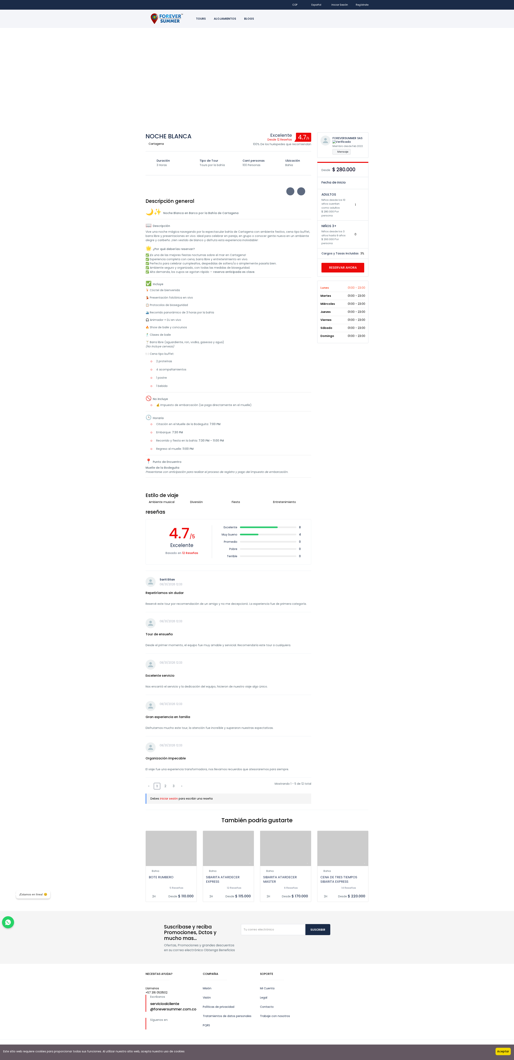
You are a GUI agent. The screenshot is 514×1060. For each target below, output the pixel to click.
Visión (207, 998)
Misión (207, 988)
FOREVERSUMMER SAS (347, 138)
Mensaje (342, 152)
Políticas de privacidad (218, 1007)
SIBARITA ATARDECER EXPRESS (223, 879)
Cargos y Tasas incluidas (340, 253)
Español (316, 4)
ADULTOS (328, 194)
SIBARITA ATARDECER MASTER (280, 879)
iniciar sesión (169, 799)
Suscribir (317, 930)
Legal (263, 998)
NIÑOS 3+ (329, 226)
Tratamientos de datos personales (227, 1016)
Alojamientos (225, 19)
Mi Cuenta (267, 988)
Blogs (249, 19)
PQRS (206, 1025)
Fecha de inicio (333, 182)
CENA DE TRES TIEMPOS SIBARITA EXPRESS (338, 879)
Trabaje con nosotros (275, 1016)
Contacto (267, 1007)
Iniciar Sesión (339, 4)
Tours (201, 19)
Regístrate (362, 4)
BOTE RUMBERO (161, 877)
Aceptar (503, 1051)
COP (295, 4)
